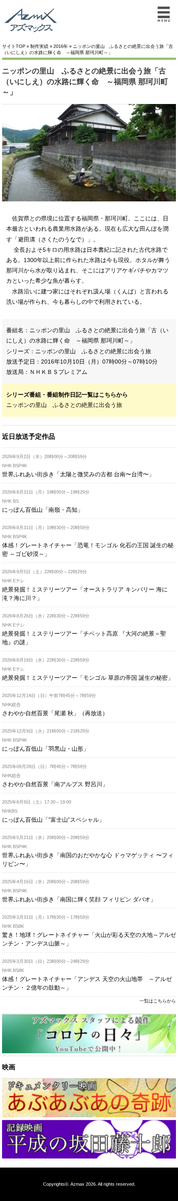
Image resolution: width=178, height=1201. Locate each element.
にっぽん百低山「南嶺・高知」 (42, 509)
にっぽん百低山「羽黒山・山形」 (45, 748)
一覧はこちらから (158, 1000)
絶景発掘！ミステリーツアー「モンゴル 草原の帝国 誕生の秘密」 (87, 677)
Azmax (77, 1184)
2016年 (60, 46)
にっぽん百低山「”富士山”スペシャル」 (53, 819)
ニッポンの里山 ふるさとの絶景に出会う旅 (93, 351)
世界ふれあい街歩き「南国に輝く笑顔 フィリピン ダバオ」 (79, 899)
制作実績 (39, 46)
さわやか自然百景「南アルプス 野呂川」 (55, 784)
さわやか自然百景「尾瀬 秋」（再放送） (55, 713)
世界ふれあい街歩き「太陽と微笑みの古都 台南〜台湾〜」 (78, 474)
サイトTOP (13, 46)
